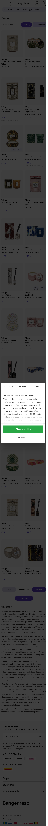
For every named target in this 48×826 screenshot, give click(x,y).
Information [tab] (23, 386)
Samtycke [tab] (8, 386)
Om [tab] (37, 386)
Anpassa (21, 437)
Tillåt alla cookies (23, 429)
